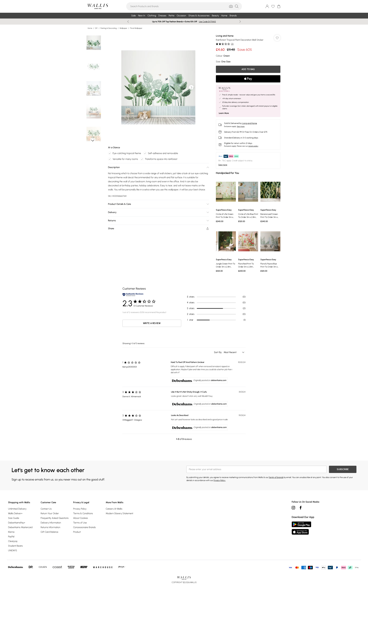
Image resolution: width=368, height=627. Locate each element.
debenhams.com (218, 380)
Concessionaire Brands (84, 527)
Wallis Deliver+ (15, 513)
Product (77, 532)
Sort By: (218, 352)
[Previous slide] (128, 21)
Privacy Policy (79, 508)
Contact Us (46, 508)
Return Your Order (50, 513)
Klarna (11, 532)
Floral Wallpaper (136, 28)
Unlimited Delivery (17, 508)
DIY (96, 28)
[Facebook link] (300, 507)
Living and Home (225, 35)
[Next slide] (240, 21)
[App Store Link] (301, 528)
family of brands (276, 477)
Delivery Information (51, 522)
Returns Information (50, 527)
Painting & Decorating (108, 28)
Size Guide (13, 518)
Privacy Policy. (220, 480)
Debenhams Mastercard (20, 527)
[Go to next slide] (191, 87)
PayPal (11, 536)
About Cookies (80, 518)
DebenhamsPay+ (16, 522)
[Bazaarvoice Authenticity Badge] (132, 294)
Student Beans (15, 545)
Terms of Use (80, 522)
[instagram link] (293, 507)
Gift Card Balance (49, 532)
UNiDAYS (12, 550)
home (90, 28)
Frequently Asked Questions (55, 518)
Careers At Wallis (114, 508)
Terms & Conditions (83, 513)
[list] (158, 87)
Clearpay (12, 541)
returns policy (253, 146)
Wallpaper (123, 28)
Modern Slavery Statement (119, 513)
